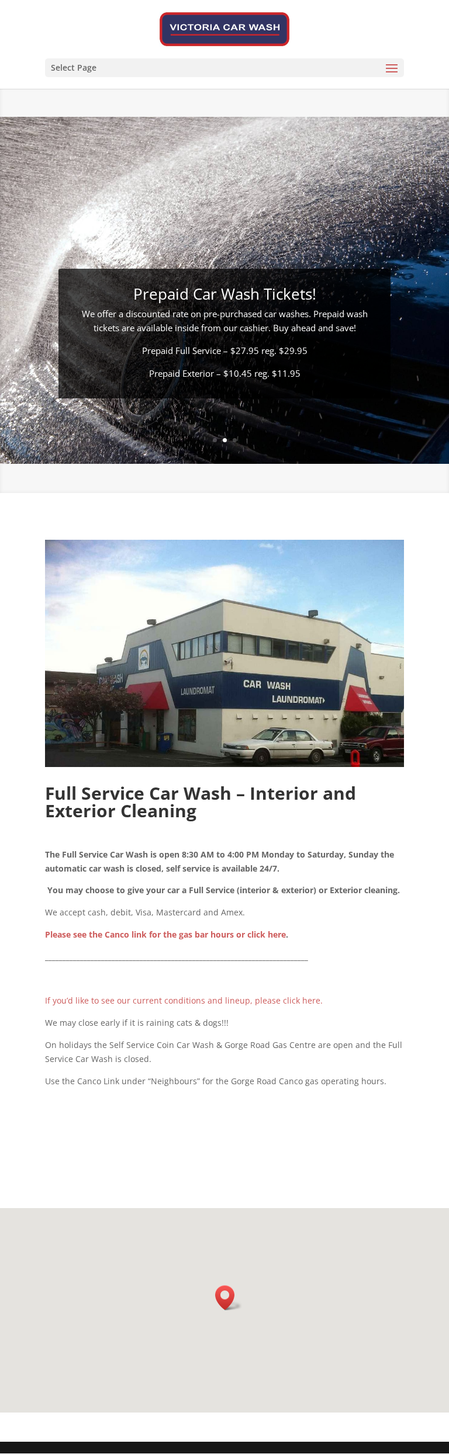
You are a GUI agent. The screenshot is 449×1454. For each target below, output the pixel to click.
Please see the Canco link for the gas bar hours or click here (165, 934)
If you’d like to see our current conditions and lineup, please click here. (184, 1000)
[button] (228, 1298)
